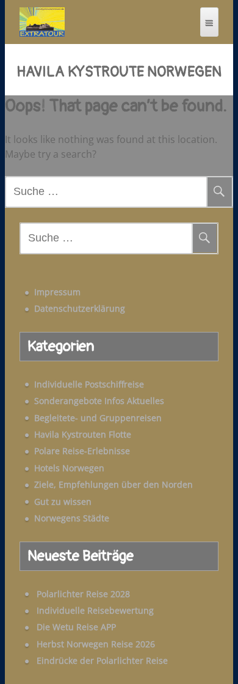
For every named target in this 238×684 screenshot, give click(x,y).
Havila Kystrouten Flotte (82, 434)
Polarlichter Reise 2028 (83, 594)
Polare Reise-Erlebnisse (82, 451)
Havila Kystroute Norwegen (119, 72)
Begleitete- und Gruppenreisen (98, 418)
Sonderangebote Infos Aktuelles (99, 400)
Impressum (57, 292)
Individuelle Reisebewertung (95, 610)
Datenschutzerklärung (79, 308)
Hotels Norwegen (69, 468)
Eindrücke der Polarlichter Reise (102, 660)
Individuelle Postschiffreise (89, 384)
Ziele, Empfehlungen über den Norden (113, 484)
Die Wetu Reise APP (76, 627)
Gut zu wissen (63, 501)
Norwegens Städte (71, 518)
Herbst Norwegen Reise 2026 (96, 644)
